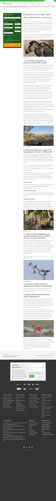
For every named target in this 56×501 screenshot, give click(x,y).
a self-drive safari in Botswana (42, 340)
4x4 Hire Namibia (20, 405)
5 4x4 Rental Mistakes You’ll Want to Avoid (13, 436)
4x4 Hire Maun (6, 405)
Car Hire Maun (32, 403)
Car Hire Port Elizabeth (34, 402)
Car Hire (15, 4)
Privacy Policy (31, 373)
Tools (43, 4)
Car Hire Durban (32, 400)
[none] (49, 1)
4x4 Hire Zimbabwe (20, 410)
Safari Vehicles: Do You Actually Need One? (13, 437)
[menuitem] (49, 1)
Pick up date (6, 22)
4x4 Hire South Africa (21, 407)
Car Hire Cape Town (33, 397)
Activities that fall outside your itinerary (33, 165)
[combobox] (12, 18)
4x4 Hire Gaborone (7, 402)
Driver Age (16, 29)
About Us (38, 4)
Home (4, 6)
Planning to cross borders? (9, 35)
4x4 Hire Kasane (7, 403)
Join (31, 376)
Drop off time (17, 25)
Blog (7, 6)
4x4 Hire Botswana (20, 400)
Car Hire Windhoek (33, 407)
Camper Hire (25, 4)
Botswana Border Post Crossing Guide (43, 256)
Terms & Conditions (40, 373)
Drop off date (6, 25)
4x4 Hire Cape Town (8, 397)
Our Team (31, 429)
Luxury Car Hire (32, 4)
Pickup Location (7, 15)
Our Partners (32, 431)
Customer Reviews (33, 422)
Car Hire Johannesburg (34, 398)
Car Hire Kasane (32, 405)
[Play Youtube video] (39, 328)
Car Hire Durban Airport (47, 407)
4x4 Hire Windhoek (7, 407)
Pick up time (17, 22)
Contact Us (50, 3)
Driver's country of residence (7, 30)
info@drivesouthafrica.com (48, 434)
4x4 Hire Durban (7, 398)
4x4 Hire (20, 4)
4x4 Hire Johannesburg (8, 400)
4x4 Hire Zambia (20, 408)
